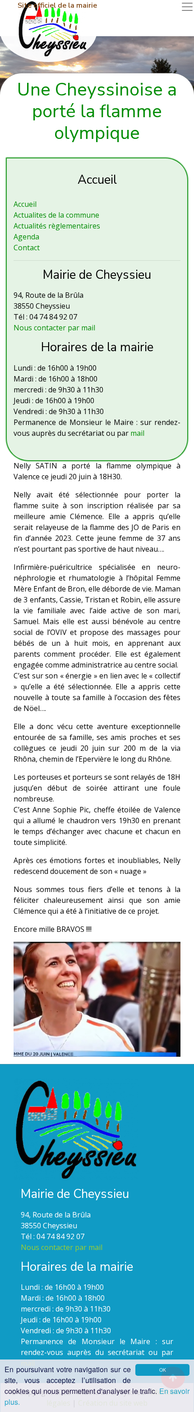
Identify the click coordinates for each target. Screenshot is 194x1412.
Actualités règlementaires (57, 226)
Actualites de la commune (56, 215)
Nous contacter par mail (54, 328)
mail (137, 433)
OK (162, 1369)
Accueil (25, 204)
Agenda (26, 237)
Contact (27, 248)
